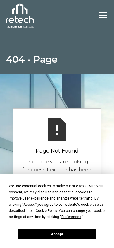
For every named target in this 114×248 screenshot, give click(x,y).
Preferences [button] (71, 217)
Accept (57, 234)
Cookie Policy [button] (46, 211)
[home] (19, 15)
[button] (103, 15)
